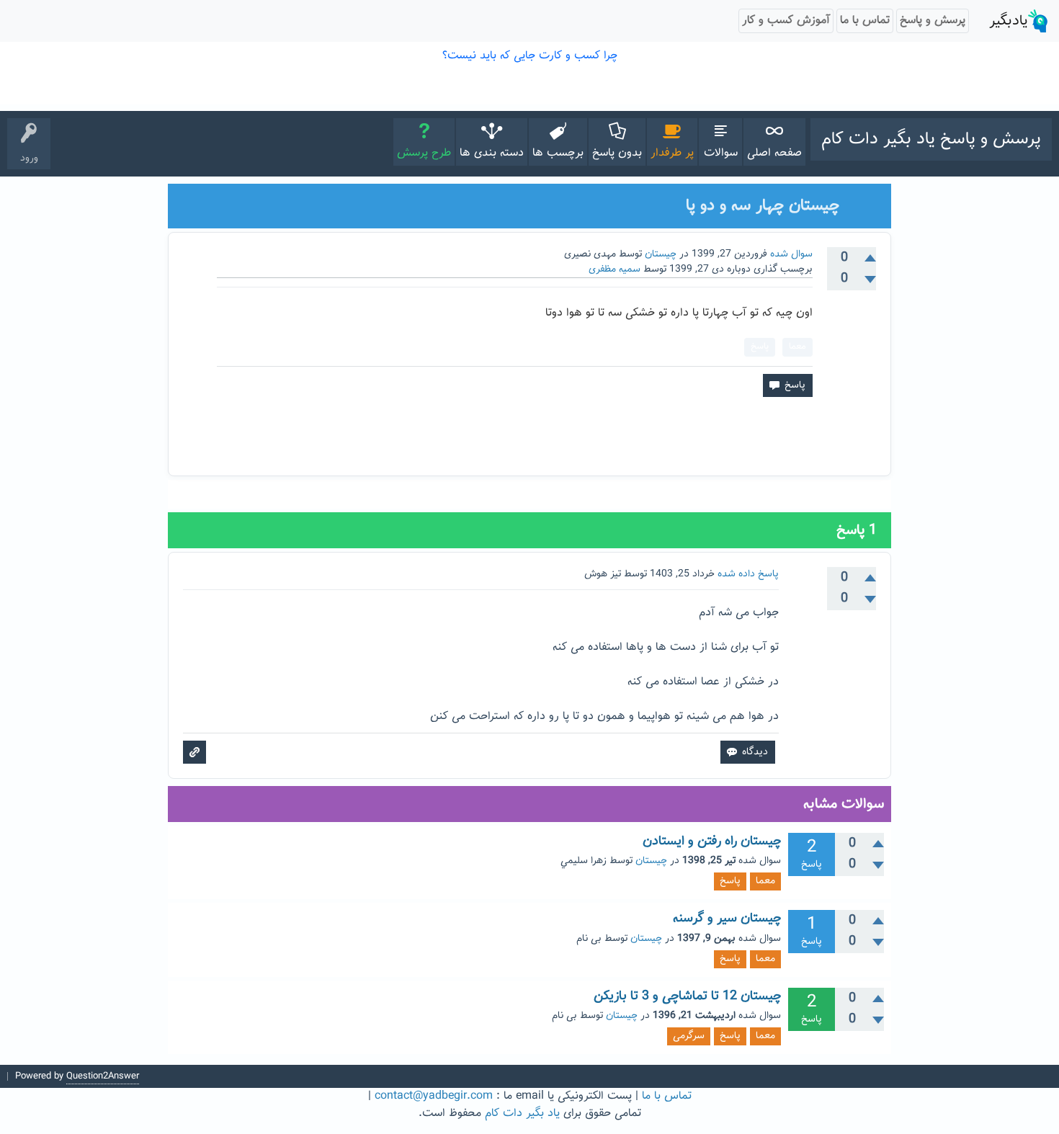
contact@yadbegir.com (434, 1096)
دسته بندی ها (492, 153)
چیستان (660, 254)
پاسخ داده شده (748, 574)
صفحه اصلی (774, 153)
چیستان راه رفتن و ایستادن (712, 841)
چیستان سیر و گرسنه (727, 918)
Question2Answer (102, 1076)
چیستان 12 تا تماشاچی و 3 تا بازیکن (687, 996)
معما (797, 346)
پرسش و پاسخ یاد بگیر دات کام (931, 139)
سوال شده (791, 254)
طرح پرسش (424, 153)
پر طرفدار (672, 153)
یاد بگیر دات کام (522, 1113)
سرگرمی (689, 1036)
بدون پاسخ (617, 153)
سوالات (721, 153)
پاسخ (760, 346)
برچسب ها (558, 153)
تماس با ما (667, 1096)
